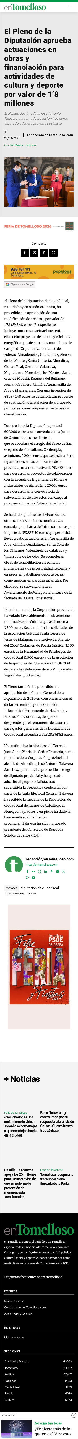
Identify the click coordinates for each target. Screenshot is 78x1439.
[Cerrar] (73, 1415)
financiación (15, 893)
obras (32, 893)
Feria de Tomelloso (15, 1112)
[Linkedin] (45, 870)
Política (31, 145)
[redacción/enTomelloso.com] (14, 867)
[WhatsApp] (53, 253)
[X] (34, 253)
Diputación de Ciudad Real (40, 888)
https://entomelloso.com (41, 864)
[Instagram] (39, 870)
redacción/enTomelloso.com (50, 135)
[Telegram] (57, 870)
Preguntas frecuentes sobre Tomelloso (33, 1277)
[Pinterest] (44, 253)
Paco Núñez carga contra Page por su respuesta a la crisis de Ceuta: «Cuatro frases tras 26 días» (57, 1121)
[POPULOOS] (39, 278)
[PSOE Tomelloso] (39, 1028)
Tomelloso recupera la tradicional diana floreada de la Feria (56, 1179)
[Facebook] (25, 253)
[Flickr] (33, 870)
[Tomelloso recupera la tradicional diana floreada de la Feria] (57, 1155)
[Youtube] (33, 876)
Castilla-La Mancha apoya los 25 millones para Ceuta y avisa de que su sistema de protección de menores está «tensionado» (20, 1183)
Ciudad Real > (14, 145)
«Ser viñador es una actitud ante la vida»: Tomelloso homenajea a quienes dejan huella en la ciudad (20, 1126)
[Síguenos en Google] (19, 292)
